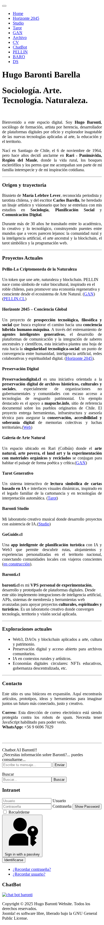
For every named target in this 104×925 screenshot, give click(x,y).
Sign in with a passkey (22, 854)
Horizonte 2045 (26, 18)
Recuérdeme (19, 812)
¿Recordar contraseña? (32, 869)
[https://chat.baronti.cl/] (17, 894)
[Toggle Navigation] (4, 6)
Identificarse (13, 860)
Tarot (17, 28)
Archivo (20, 37)
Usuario (59, 800)
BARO (19, 56)
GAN (17, 32)
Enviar (60, 765)
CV (16, 42)
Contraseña (62, 806)
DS (15, 61)
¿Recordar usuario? (29, 874)
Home (18, 13)
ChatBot (20, 47)
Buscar (8, 774)
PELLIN (20, 52)
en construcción (16, 564)
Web (27, 427)
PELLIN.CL (14, 298)
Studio (18, 23)
